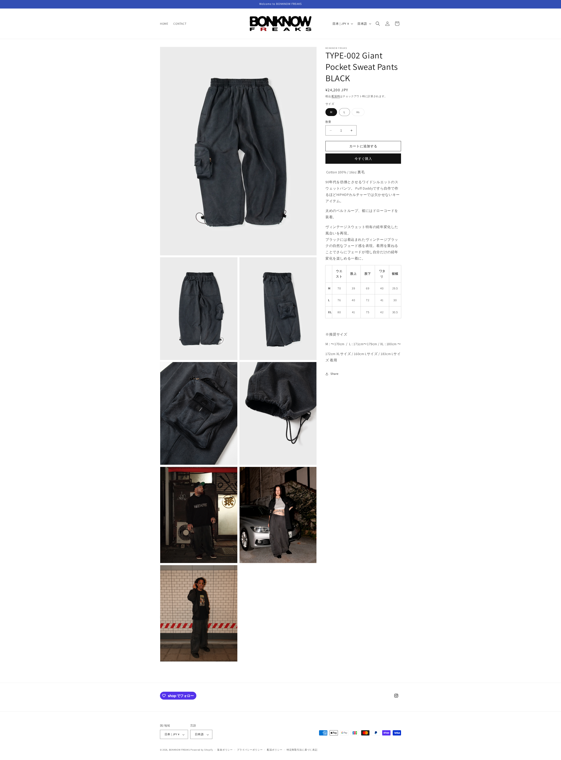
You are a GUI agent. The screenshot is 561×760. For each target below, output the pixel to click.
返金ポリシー (225, 749)
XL (359, 113)
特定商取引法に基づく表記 (302, 749)
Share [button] (334, 374)
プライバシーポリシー (250, 749)
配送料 (336, 96)
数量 (328, 122)
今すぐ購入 (363, 159)
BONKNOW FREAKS (179, 749)
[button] (378, 23)
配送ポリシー (274, 749)
